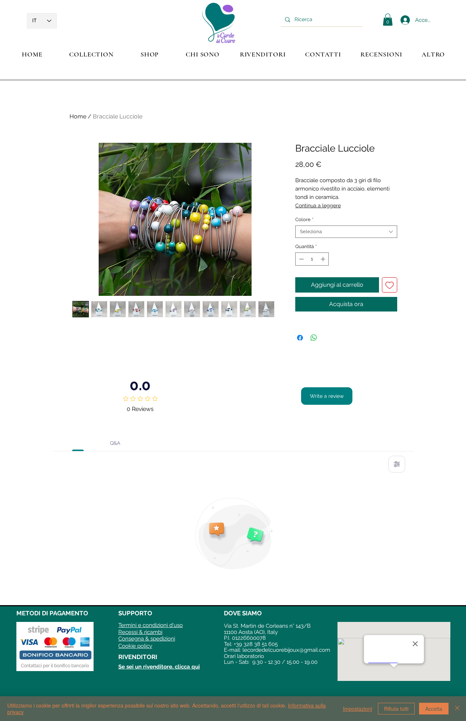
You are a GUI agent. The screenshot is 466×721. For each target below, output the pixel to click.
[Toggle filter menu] (396, 464)
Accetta (433, 708)
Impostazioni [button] (357, 708)
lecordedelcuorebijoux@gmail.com (286, 650)
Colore (304, 219)
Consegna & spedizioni (146, 638)
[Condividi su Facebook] (300, 337)
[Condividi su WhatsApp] (313, 337)
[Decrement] (300, 259)
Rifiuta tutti (396, 708)
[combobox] (346, 232)
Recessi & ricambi (140, 632)
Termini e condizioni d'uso (150, 625)
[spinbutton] (312, 259)
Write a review (327, 396)
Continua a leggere (318, 205)
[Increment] (323, 259)
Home (78, 116)
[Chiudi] (457, 708)
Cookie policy (135, 646)
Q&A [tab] (115, 443)
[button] (91, 54)
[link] (388, 19)
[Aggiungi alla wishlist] (389, 285)
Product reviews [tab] (78, 443)
